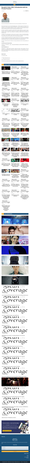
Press (27, 456)
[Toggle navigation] (14, 4)
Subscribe (15, 451)
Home (27, 455)
